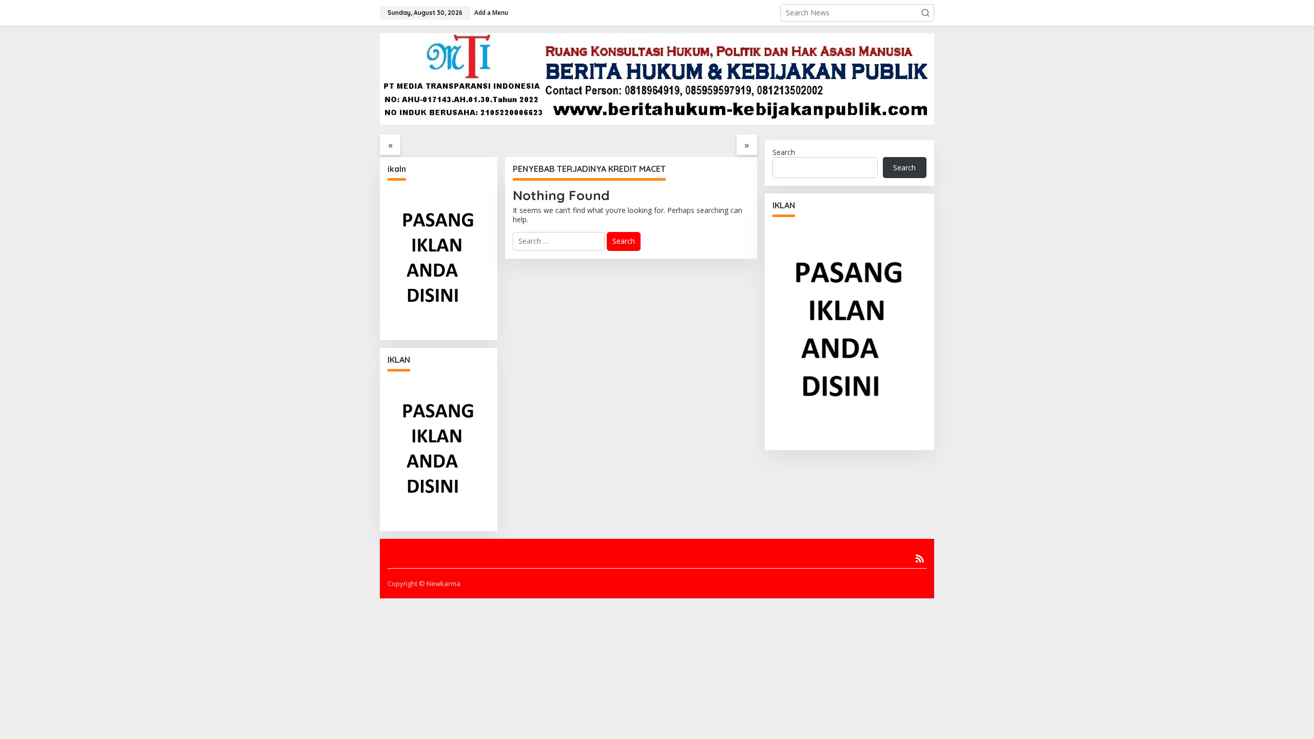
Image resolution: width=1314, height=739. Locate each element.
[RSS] (919, 558)
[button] (925, 13)
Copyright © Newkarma (424, 583)
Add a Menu (491, 12)
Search (783, 152)
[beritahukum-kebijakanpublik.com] (657, 78)
